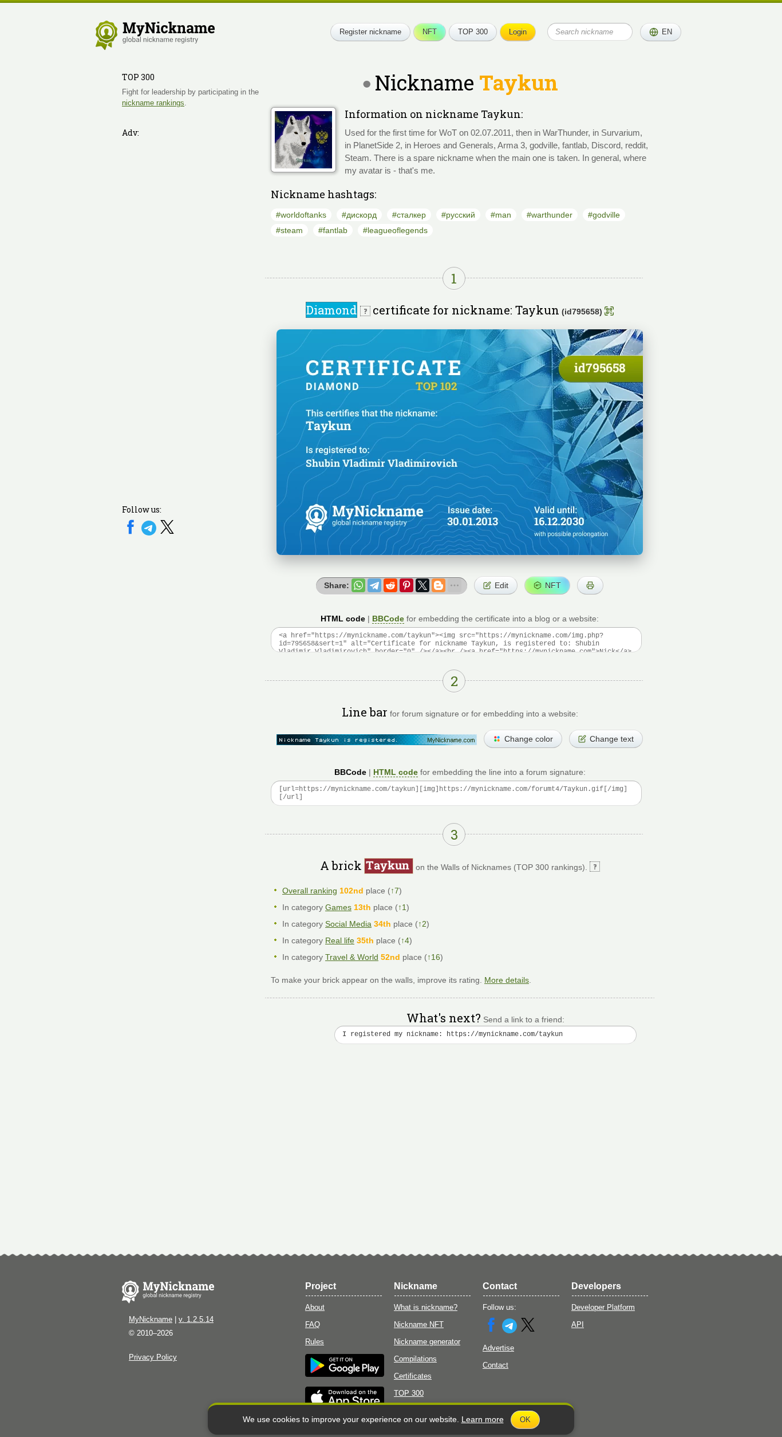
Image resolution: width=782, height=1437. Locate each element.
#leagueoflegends (395, 230)
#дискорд (359, 214)
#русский (458, 214)
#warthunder (549, 214)
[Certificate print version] (590, 585)
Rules (314, 1341)
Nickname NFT (419, 1324)
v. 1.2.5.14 (196, 1319)
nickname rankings (153, 102)
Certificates (413, 1376)
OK (525, 1419)
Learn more (482, 1419)
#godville (604, 214)
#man (501, 214)
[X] (167, 533)
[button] (660, 32)
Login (518, 31)
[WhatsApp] (358, 585)
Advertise (498, 1348)
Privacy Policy (153, 1357)
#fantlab (332, 230)
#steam (289, 230)
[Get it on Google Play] (344, 1374)
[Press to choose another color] (377, 739)
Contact (495, 1365)
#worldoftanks (301, 214)
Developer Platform (603, 1307)
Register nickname (370, 31)
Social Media (348, 923)
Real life (339, 940)
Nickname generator (427, 1341)
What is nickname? (425, 1307)
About (315, 1307)
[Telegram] (150, 533)
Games (338, 907)
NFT (429, 31)
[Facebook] (131, 533)
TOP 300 (473, 31)
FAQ (312, 1324)
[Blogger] (438, 585)
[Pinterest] (406, 585)
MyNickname (150, 1319)
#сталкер (409, 214)
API (577, 1324)
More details (506, 980)
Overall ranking (309, 890)
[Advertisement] (190, 313)
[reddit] (390, 585)
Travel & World (351, 957)
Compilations (415, 1359)
